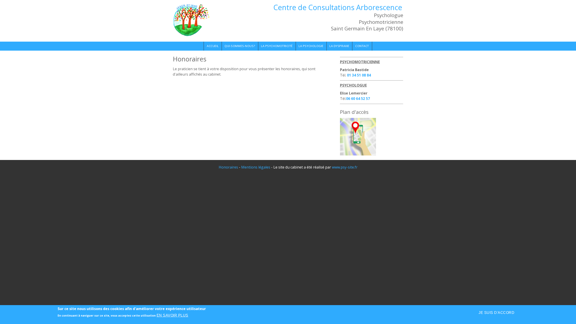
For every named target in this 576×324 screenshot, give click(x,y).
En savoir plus (172, 315)
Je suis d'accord (496, 313)
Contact (362, 46)
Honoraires (228, 167)
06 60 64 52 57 (358, 98)
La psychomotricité (276, 46)
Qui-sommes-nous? (240, 46)
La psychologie (311, 46)
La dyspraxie (339, 46)
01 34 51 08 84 (359, 75)
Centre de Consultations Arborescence (337, 7)
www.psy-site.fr (345, 167)
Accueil (213, 46)
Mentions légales (255, 167)
